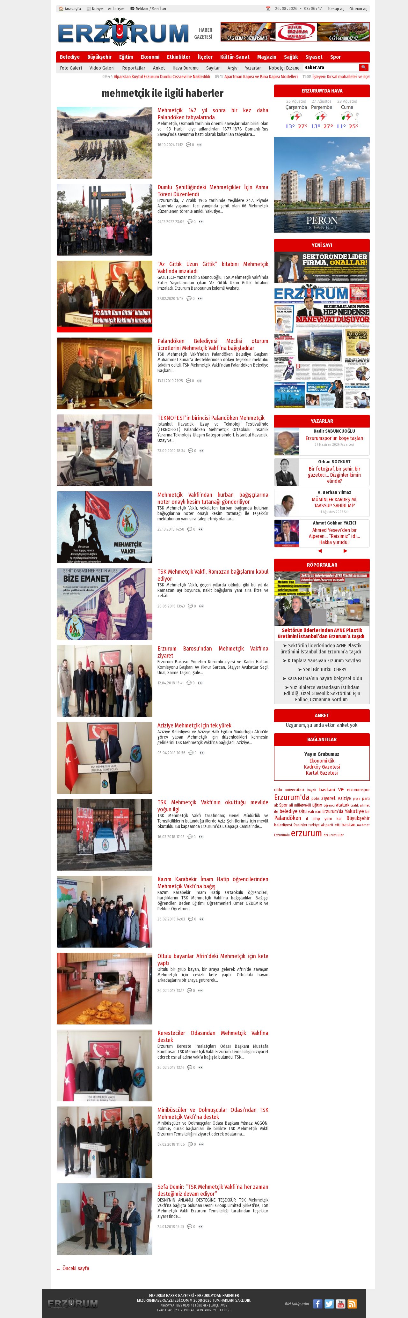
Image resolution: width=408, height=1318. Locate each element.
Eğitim (126, 57)
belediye (288, 811)
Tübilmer (201, 1305)
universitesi (294, 789)
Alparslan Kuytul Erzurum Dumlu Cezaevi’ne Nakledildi (121, 76)
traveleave (165, 1310)
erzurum (306, 833)
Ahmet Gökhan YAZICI (334, 462)
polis (315, 798)
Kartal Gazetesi (322, 773)
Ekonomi (150, 57)
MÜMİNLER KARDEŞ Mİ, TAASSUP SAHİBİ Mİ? (334, 441)
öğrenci (329, 805)
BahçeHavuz (219, 1305)
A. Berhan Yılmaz (334, 431)
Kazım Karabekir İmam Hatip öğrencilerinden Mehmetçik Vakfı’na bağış (212, 883)
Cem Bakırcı (334, 492)
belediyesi (283, 825)
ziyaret (328, 798)
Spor (335, 57)
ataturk (342, 805)
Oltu (303, 811)
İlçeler (205, 57)
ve (341, 789)
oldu (278, 790)
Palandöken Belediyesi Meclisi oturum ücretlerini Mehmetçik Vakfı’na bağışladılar (212, 345)
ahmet (365, 805)
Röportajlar (133, 68)
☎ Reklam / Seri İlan (148, 8)
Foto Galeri (71, 68)
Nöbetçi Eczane (284, 68)
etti (337, 825)
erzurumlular (334, 835)
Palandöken (287, 818)
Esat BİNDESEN (334, 523)
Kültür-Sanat (235, 57)
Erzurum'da (292, 797)
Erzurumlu (282, 835)
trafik (355, 805)
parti (366, 798)
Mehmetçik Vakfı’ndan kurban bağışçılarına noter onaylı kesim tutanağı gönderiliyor (212, 498)
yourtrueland (185, 1310)
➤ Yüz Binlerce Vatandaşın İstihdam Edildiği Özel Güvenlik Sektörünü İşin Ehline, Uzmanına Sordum (322, 693)
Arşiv (232, 68)
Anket (159, 68)
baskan (348, 825)
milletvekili (302, 805)
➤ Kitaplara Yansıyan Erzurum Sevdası (321, 661)
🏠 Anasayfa (70, 8)
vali (311, 811)
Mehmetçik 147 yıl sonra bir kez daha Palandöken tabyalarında (212, 114)
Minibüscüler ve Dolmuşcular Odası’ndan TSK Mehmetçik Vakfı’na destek (212, 1113)
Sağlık (291, 57)
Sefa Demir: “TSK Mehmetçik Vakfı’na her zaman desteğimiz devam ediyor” (212, 1190)
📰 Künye (94, 8)
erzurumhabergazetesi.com (163, 1300)
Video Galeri (102, 68)
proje (356, 799)
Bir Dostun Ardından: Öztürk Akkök (334, 533)
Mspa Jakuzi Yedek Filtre (213, 1310)
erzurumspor (358, 790)
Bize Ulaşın (184, 1305)
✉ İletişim (116, 8)
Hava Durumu (185, 68)
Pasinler (300, 825)
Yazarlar (253, 68)
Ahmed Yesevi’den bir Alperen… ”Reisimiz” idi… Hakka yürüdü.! (334, 475)
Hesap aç (336, 8)
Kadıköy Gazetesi (322, 767)
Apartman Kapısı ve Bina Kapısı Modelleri (220, 76)
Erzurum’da (333, 811)
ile (276, 811)
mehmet (363, 825)
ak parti (327, 825)
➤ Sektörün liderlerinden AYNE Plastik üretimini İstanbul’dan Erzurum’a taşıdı (322, 649)
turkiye (314, 825)
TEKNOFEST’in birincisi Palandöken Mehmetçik (211, 417)
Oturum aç (358, 8)
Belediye (70, 57)
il (307, 818)
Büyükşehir (99, 57)
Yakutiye (354, 811)
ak (276, 805)
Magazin (266, 57)
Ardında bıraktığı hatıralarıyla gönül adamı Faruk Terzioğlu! (334, 502)
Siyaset (314, 57)
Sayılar (213, 68)
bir (367, 811)
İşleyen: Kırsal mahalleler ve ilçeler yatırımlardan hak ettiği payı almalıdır (336, 76)
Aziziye (344, 798)
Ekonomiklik (322, 761)
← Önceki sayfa (72, 1268)
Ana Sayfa (167, 1305)
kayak (311, 790)
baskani (327, 790)
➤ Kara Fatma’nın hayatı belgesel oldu (322, 678)
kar (339, 818)
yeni (328, 818)
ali (291, 805)
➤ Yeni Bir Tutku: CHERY (322, 669)
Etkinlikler (178, 57)
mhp (316, 818)
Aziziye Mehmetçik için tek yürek (194, 725)
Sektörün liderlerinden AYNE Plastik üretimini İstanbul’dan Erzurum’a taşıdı (322, 633)
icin (318, 811)
